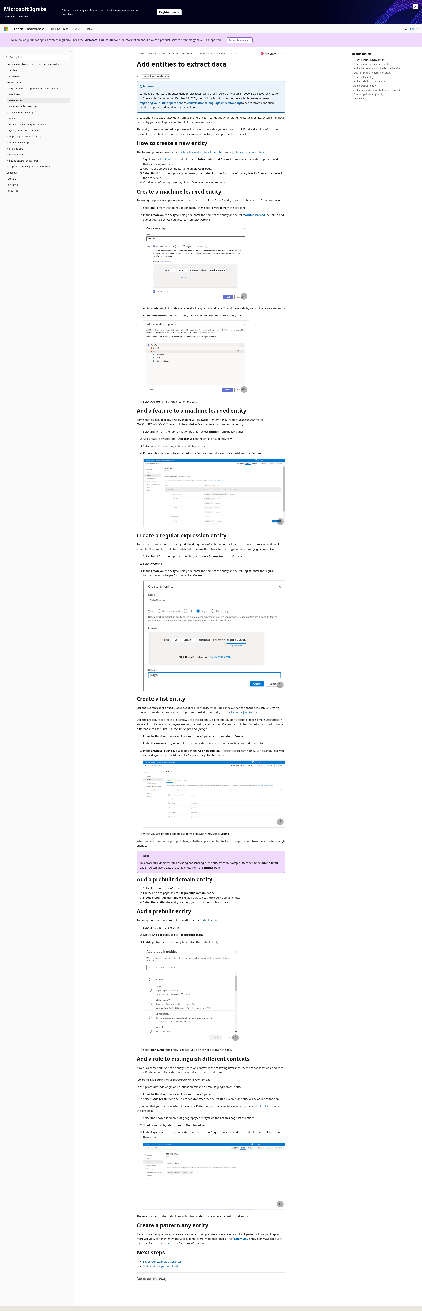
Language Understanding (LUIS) (215, 53)
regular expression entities (247, 152)
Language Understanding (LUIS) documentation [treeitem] (33, 64)
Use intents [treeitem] (15, 94)
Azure (174, 53)
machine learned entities (193, 152)
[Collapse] (70, 50)
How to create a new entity (368, 59)
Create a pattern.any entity (368, 94)
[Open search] (405, 29)
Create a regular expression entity (372, 72)
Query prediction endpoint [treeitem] (24, 130)
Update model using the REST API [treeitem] (27, 124)
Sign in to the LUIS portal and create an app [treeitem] (33, 88)
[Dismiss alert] (415, 6)
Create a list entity (363, 77)
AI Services (188, 53)
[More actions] (282, 53)
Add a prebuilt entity (364, 85)
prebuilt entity (209, 920)
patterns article (168, 1243)
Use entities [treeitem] (16, 100)
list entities (217, 152)
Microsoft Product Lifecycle (102, 40)
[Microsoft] (6, 29)
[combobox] (37, 57)
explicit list (262, 1106)
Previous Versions (157, 53)
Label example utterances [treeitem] (23, 106)
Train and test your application (162, 1266)
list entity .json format (244, 712)
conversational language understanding (214, 103)
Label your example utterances (162, 1261)
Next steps (359, 98)
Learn (140, 53)
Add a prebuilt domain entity (369, 81)
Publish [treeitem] (13, 118)
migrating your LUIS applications (161, 103)
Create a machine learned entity (371, 64)
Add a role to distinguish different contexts (377, 89)
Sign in (414, 28)
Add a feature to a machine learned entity (376, 68)
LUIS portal (167, 159)
